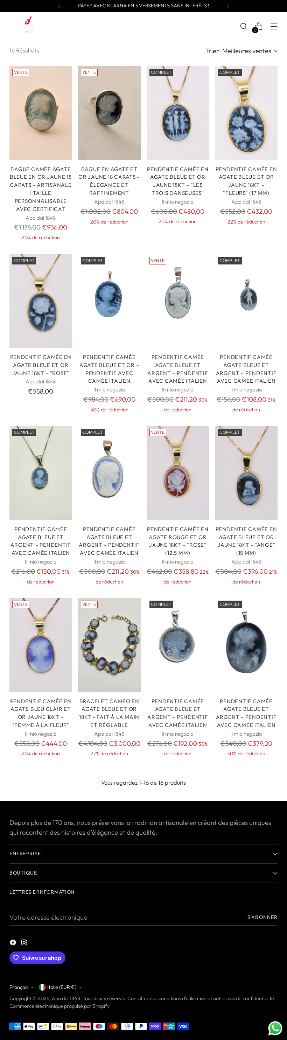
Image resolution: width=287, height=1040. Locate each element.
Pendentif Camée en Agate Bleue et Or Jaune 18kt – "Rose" (41, 365)
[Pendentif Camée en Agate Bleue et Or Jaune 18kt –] (178, 113)
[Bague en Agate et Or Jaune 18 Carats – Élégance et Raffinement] (109, 113)
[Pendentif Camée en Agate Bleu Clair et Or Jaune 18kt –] (40, 645)
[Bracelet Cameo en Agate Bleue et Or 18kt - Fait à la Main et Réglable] (109, 645)
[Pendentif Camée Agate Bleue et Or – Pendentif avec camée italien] (109, 301)
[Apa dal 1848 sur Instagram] (25, 944)
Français (18, 987)
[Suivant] (228, 6)
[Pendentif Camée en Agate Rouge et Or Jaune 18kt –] (178, 473)
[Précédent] (58, 6)
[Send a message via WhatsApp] (275, 1028)
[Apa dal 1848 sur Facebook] (13, 944)
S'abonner (262, 917)
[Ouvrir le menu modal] (274, 26)
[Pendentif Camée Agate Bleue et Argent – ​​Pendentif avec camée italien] (178, 301)
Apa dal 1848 (66, 998)
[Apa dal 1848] (26, 26)
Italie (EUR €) (61, 987)
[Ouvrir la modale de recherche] (244, 26)
